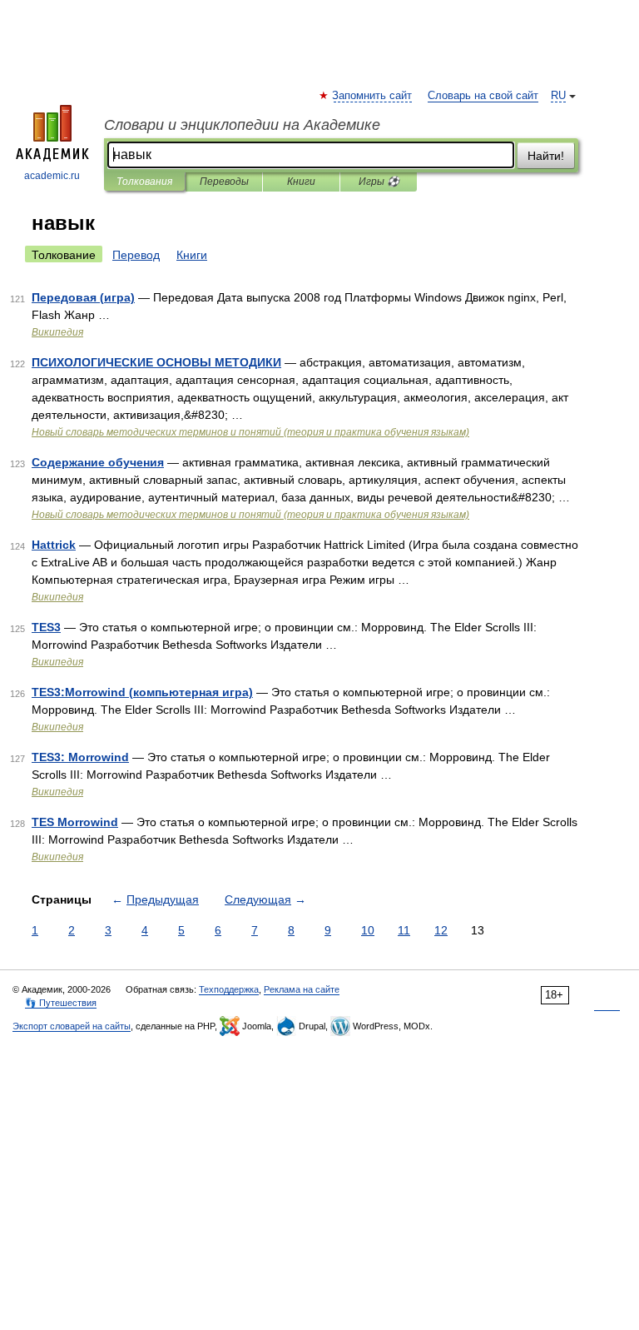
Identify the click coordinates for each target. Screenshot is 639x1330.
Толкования (144, 181)
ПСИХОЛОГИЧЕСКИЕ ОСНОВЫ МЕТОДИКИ (156, 362)
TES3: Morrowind (80, 757)
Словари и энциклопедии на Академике (242, 125)
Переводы (224, 181)
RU (558, 96)
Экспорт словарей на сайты (71, 1026)
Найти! (546, 155)
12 (441, 930)
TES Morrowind (75, 822)
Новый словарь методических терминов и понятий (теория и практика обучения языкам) (250, 432)
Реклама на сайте (301, 989)
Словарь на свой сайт (483, 96)
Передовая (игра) (83, 297)
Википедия (57, 332)
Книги (301, 181)
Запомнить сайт (373, 96)
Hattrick (54, 544)
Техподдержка (229, 989)
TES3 (46, 627)
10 (367, 930)
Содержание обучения (98, 462)
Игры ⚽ (379, 181)
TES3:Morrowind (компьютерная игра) (142, 692)
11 (404, 930)
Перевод (136, 255)
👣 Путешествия (61, 1003)
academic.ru (52, 176)
